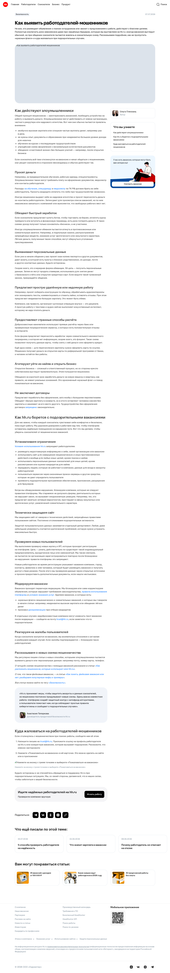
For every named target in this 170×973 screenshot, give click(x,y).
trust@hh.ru (62, 619)
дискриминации (37, 609)
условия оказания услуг (41, 594)
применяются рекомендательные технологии (68, 946)
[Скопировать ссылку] (58, 815)
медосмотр (59, 188)
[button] (162, 4)
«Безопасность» (56, 682)
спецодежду (44, 188)
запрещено (31, 407)
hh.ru (71, 669)
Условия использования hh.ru (30, 446)
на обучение (30, 188)
